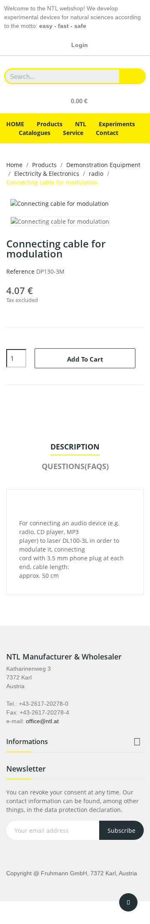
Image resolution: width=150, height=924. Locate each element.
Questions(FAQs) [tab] (75, 466)
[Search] (132, 76)
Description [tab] (75, 447)
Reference (20, 271)
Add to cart (85, 359)
